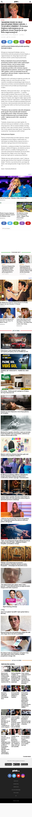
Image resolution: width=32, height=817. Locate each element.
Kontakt (16, 781)
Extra (2, 20)
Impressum (16, 787)
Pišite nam (16, 792)
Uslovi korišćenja (16, 789)
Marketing (16, 784)
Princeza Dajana (6, 228)
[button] (1, 262)
